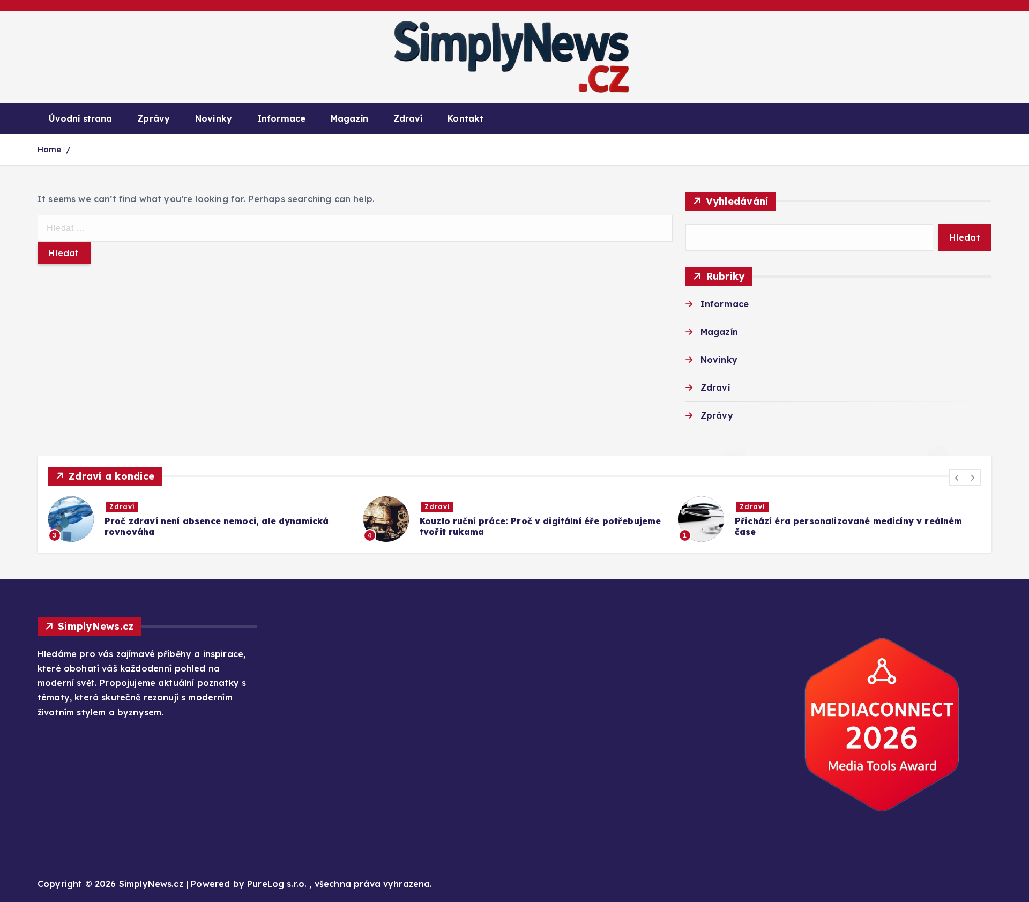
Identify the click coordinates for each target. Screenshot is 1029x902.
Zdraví (408, 118)
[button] (957, 477)
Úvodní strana (81, 118)
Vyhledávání (737, 201)
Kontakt (465, 118)
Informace (281, 118)
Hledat (965, 237)
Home (50, 149)
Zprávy (153, 118)
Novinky (213, 118)
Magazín (349, 118)
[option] (199, 519)
